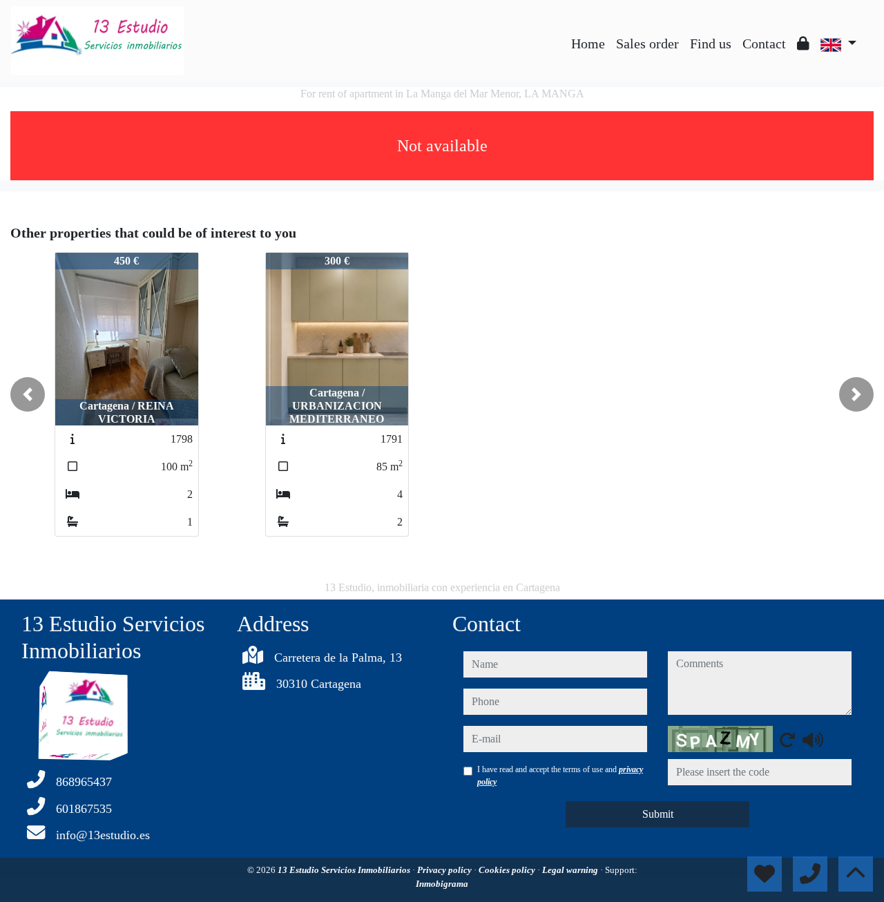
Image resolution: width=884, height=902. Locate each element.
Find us (710, 43)
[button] (27, 394)
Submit (657, 814)
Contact (764, 43)
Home (588, 43)
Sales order (647, 43)
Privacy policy (445, 870)
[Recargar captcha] (787, 740)
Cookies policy (508, 870)
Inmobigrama (442, 884)
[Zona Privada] (803, 43)
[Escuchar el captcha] (813, 740)
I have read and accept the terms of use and (560, 776)
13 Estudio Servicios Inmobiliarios (345, 870)
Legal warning (571, 870)
